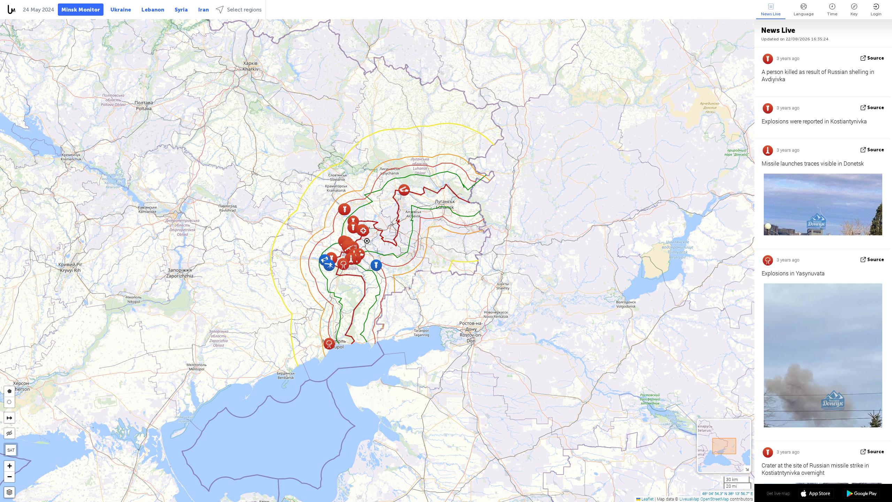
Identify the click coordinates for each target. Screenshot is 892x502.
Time (832, 14)
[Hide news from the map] (9, 433)
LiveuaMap (689, 499)
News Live (770, 14)
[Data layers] (9, 492)
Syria (181, 10)
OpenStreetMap (714, 499)
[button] (363, 230)
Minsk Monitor (80, 10)
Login (876, 14)
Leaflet (647, 499)
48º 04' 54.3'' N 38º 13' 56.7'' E (727, 493)
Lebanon (152, 10)
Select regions (244, 10)
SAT (11, 450)
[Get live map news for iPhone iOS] (816, 494)
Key (854, 14)
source (875, 58)
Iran (203, 10)
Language (804, 14)
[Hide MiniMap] (747, 468)
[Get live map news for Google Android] (861, 494)
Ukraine (120, 10)
